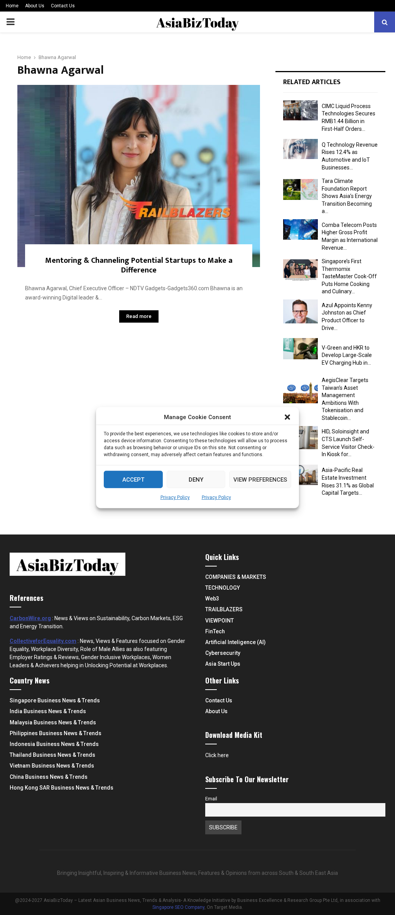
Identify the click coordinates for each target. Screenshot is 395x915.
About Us (34, 5)
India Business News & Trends (48, 711)
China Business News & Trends (49, 777)
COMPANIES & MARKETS (235, 577)
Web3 (212, 598)
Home (12, 5)
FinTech (215, 631)
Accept (133, 479)
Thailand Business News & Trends (52, 755)
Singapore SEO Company (178, 907)
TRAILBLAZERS (224, 609)
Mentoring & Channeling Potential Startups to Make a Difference (139, 265)
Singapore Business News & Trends (55, 700)
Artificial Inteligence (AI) (235, 642)
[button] (287, 417)
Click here (217, 755)
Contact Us (63, 5)
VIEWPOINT (219, 620)
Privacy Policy (175, 497)
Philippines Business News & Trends (55, 733)
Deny (196, 479)
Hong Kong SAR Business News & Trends (61, 788)
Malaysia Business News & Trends (53, 722)
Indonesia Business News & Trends (54, 744)
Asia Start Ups (222, 664)
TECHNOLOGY (222, 588)
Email (211, 799)
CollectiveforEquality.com (43, 641)
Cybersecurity (222, 653)
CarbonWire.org (30, 618)
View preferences (260, 479)
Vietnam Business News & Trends (52, 766)
